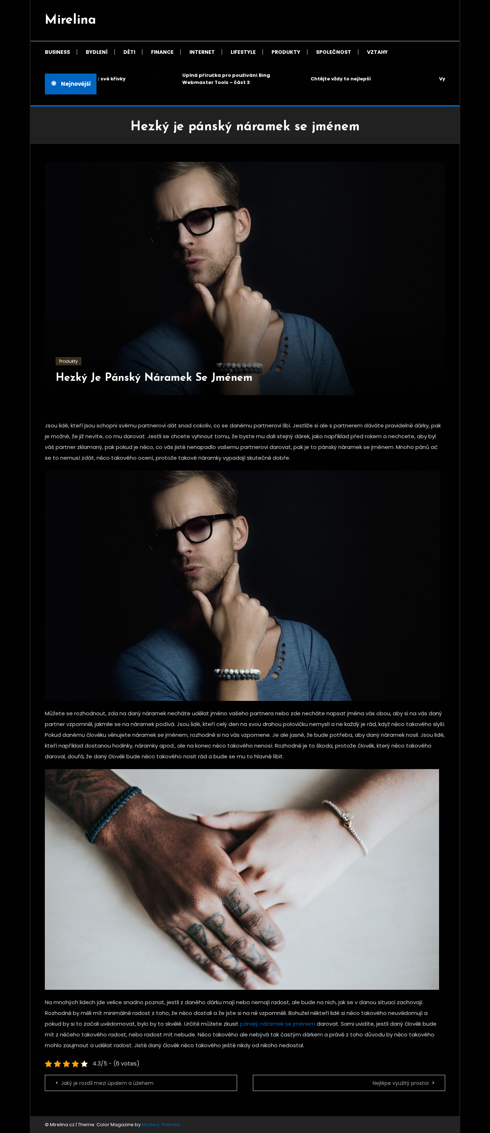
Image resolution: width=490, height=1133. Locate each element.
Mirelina (70, 20)
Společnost (333, 52)
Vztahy (377, 52)
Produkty (286, 52)
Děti (129, 52)
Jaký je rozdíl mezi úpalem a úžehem (107, 1083)
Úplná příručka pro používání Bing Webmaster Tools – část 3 (213, 79)
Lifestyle (243, 52)
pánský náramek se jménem (277, 1023)
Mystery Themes (161, 1124)
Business (57, 52)
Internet (202, 52)
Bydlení (97, 52)
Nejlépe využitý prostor (401, 1083)
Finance (162, 52)
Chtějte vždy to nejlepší (327, 78)
